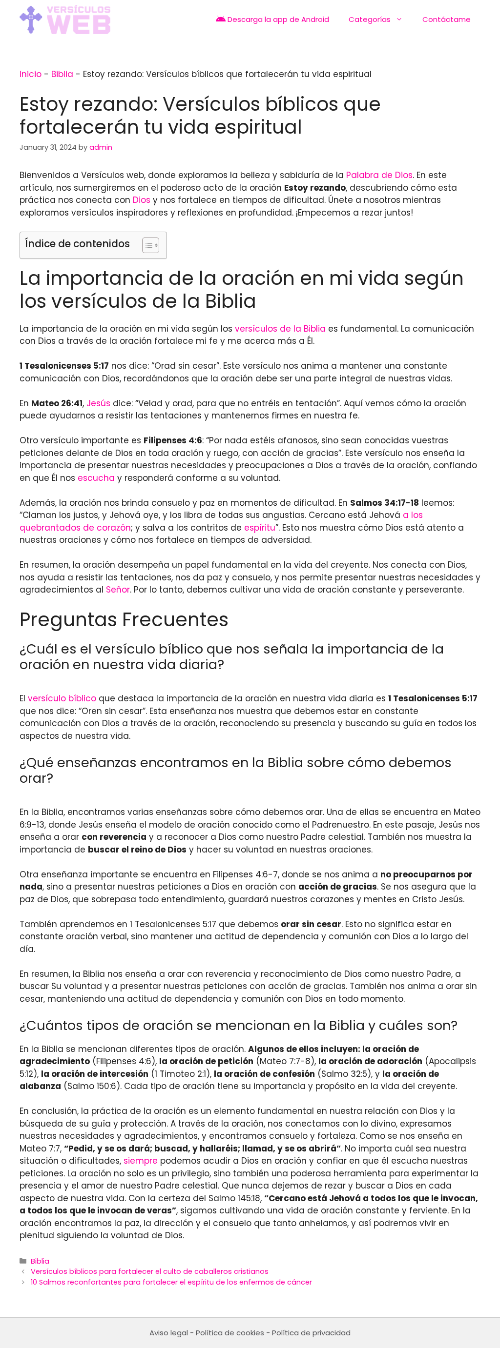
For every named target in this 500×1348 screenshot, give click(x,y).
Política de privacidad (311, 1333)
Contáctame (446, 19)
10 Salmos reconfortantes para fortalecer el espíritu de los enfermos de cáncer (171, 1282)
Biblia (62, 74)
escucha (96, 478)
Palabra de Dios (379, 175)
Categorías (370, 19)
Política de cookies (230, 1333)
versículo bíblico (62, 698)
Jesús (98, 403)
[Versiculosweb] (65, 19)
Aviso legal (168, 1333)
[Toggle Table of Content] (146, 245)
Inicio (31, 74)
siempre (141, 1161)
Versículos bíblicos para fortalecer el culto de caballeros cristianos (150, 1271)
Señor (118, 589)
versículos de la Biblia (280, 329)
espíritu (259, 528)
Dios (141, 200)
